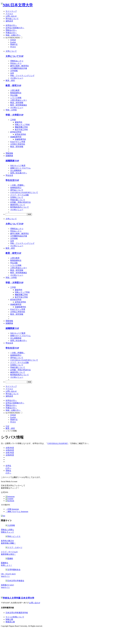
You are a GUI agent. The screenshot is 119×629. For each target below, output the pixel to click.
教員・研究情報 (16, 103)
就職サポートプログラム (20, 168)
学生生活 (9, 175)
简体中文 (14, 44)
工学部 (13, 120)
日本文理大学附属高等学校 (17, 613)
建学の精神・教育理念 (19, 66)
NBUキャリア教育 (17, 166)
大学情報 (14, 71)
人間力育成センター (18, 100)
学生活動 (14, 95)
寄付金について (12, 19)
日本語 (13, 40)
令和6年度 (10, 450)
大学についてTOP (14, 56)
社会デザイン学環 (17, 142)
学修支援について (17, 200)
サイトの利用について (15, 617)
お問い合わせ (11, 16)
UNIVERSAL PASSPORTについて (24, 192)
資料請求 (9, 21)
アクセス (9, 14)
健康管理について (17, 205)
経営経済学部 (15, 132)
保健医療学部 (15, 137)
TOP (7, 426)
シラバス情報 (15, 98)
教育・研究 (10, 80)
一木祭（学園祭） (17, 185)
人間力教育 (15, 90)
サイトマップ (11, 11)
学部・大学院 (11, 110)
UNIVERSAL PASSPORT (57, 443)
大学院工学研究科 (17, 144)
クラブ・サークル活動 (19, 195)
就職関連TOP (12, 160)
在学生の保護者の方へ (15, 28)
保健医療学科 (20, 139)
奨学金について (16, 190)
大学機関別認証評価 (18, 68)
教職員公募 (10, 622)
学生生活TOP (12, 180)
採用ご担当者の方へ (18, 173)
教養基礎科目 (15, 93)
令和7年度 (10, 453)
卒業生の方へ (11, 33)
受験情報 (9, 153)
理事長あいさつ (16, 61)
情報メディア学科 (22, 125)
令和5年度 (10, 448)
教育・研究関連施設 (18, 105)
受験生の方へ (11, 30)
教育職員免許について (19, 207)
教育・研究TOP (13, 85)
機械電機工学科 (21, 127)
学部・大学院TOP (14, 115)
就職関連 (9, 156)
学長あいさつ (15, 63)
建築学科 (18, 122)
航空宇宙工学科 (21, 129)
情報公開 (9, 619)
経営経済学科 (20, 134)
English (13, 42)
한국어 (13, 47)
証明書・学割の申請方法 (20, 202)
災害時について (16, 197)
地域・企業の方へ (13, 35)
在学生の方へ (11, 25)
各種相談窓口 (15, 188)
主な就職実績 (15, 170)
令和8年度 (10, 455)
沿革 (12, 73)
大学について (11, 51)
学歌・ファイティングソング (22, 76)
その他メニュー (16, 78)
